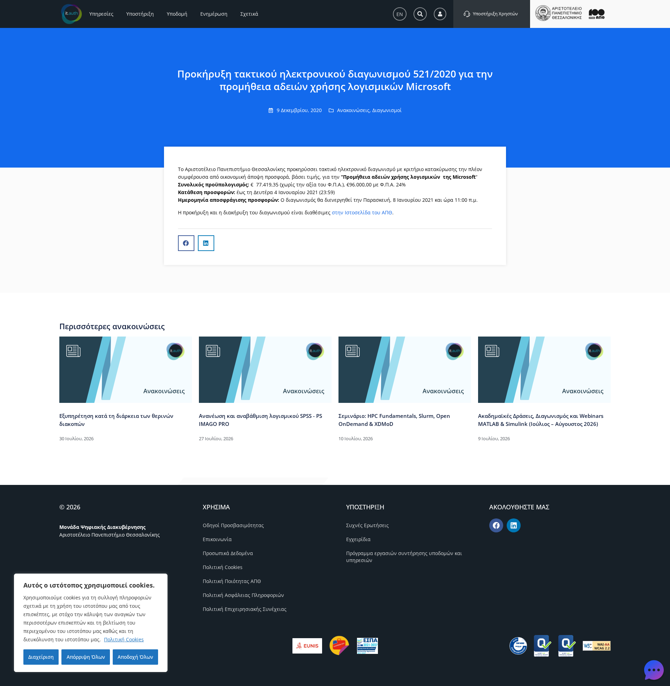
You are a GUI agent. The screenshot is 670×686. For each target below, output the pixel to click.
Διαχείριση (41, 657)
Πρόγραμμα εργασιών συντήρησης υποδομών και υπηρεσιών (404, 556)
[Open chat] (653, 669)
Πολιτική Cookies (124, 639)
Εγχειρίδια (358, 539)
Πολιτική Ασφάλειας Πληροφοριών (243, 595)
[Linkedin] (514, 525)
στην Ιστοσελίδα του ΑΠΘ (362, 212)
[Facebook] (496, 525)
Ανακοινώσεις (353, 110)
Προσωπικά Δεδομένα (228, 553)
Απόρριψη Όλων (86, 657)
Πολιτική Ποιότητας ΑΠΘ (232, 581)
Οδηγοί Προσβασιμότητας (233, 525)
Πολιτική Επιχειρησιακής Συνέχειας (244, 609)
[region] (91, 623)
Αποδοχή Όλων (135, 657)
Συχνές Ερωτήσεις (367, 525)
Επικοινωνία (217, 539)
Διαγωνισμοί (387, 110)
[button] (186, 243)
